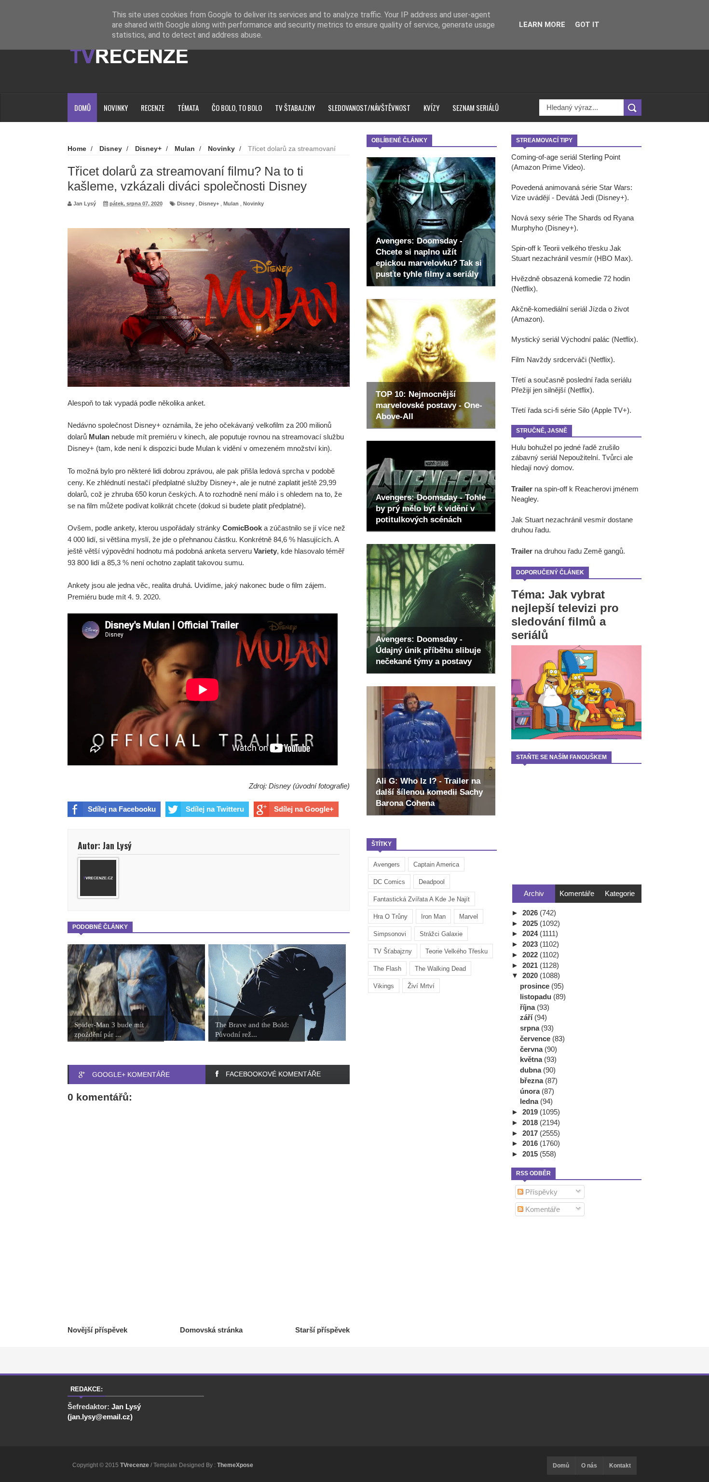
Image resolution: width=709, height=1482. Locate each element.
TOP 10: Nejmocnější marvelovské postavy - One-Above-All (429, 405)
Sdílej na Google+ (304, 809)
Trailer (521, 489)
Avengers (386, 864)
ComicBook (242, 528)
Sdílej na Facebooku (122, 809)
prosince (535, 986)
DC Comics (389, 881)
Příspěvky (540, 1192)
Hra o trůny (390, 916)
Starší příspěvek (322, 1330)
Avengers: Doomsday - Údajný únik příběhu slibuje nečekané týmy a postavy (428, 650)
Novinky (116, 107)
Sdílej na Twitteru (215, 809)
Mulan (231, 203)
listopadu (536, 997)
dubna (531, 1070)
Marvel (468, 916)
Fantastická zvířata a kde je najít (421, 899)
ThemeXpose (235, 1465)
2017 (531, 1133)
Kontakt (620, 1465)
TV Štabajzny (295, 107)
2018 (531, 1122)
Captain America (436, 864)
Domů (82, 107)
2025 (531, 923)
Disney (185, 203)
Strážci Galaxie (441, 934)
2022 (531, 955)
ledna (530, 1101)
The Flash (387, 968)
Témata (188, 107)
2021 (531, 965)
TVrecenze (135, 1465)
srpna (530, 1028)
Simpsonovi (389, 934)
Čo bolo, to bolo (237, 107)
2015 (531, 1154)
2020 (531, 975)
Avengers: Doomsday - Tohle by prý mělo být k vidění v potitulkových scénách (431, 508)
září (527, 1017)
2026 (531, 913)
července (536, 1038)
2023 (531, 944)
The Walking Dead (440, 968)
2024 (531, 933)
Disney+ (209, 203)
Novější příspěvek (97, 1330)
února (531, 1091)
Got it (587, 24)
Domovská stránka (211, 1330)
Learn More (542, 24)
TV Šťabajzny (392, 951)
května (532, 1059)
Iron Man (433, 916)
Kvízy (431, 107)
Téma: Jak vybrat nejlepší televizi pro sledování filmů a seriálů (565, 614)
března (532, 1080)
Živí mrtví (421, 986)
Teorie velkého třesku (456, 951)
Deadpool (432, 881)
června (532, 1049)
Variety (265, 551)
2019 (531, 1112)
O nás (589, 1465)
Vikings (383, 986)
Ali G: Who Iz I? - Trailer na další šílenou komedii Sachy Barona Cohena (429, 792)
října (528, 1007)
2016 (531, 1143)
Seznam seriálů (475, 107)
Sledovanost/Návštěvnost (369, 107)
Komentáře (541, 1209)
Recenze (152, 107)
